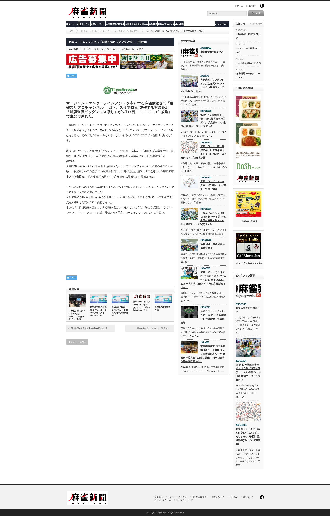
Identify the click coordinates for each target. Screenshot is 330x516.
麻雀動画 (139, 49)
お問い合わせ (218, 497)
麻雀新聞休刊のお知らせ (212, 53)
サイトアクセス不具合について (248, 50)
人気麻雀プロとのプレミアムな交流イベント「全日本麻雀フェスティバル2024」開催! (202, 85)
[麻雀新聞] (87, 17)
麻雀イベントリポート (110, 49)
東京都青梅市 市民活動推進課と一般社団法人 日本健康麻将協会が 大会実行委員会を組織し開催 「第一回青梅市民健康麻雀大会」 (203, 354)
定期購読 (159, 497)
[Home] (71, 30)
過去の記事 (257, 24)
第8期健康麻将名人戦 (162, 308)
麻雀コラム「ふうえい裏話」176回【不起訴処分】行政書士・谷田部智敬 (203, 317)
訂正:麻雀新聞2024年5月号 (248, 63)
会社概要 (252, 6)
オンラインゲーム (163, 500)
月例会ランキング (166, 24)
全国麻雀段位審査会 (115, 24)
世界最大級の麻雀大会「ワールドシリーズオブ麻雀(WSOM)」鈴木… (98, 311)
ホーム (240, 6)
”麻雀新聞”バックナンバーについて (248, 75)
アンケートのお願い (177, 497)
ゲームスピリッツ (184, 500)
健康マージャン (98, 24)
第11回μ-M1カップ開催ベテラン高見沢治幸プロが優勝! (120, 311)
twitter (262, 6)
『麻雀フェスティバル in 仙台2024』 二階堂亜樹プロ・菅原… (77, 315)
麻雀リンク (248, 497)
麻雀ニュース (72, 24)
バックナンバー (222, 24)
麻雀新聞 (162, 512)
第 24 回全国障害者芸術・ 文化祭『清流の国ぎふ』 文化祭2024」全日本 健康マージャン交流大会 (203, 121)
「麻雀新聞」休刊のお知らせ (248, 36)
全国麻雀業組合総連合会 (136, 24)
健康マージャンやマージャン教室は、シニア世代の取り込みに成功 (141, 306)
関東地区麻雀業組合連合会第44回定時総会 (89, 328)
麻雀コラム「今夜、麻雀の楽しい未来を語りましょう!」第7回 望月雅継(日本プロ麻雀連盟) (204, 152)
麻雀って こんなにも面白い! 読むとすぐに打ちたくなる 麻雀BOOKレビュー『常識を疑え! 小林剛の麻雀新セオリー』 (203, 280)
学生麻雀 (153, 24)
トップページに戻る (77, 342)
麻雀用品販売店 (199, 497)
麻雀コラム (84, 24)
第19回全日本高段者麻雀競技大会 (212, 246)
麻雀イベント (92, 49)
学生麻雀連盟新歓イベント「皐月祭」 (153, 328)
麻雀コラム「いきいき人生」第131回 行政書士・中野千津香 (213, 185)
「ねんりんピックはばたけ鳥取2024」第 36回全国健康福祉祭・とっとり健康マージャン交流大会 (203, 218)
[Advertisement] (120, 247)
